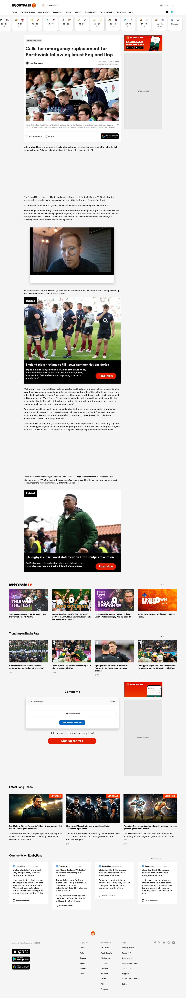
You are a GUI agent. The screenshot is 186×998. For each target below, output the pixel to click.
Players (78, 12)
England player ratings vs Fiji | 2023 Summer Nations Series (67, 365)
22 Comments (35, 136)
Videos (83, 969)
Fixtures (83, 953)
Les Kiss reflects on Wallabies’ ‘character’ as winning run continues (71, 873)
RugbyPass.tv (106, 953)
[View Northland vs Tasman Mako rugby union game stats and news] (128, 24)
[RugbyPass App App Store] (37, 952)
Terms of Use (127, 953)
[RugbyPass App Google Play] (37, 960)
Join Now (105, 948)
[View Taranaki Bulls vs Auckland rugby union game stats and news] (159, 24)
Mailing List (105, 958)
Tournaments (57, 12)
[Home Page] (24, 5)
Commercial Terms (130, 963)
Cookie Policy (127, 958)
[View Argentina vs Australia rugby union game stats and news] (97, 24)
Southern (104, 974)
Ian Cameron (36, 63)
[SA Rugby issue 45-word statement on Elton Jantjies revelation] (72, 521)
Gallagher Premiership (85, 477)
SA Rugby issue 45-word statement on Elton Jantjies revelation (70, 557)
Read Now (106, 376)
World (103, 979)
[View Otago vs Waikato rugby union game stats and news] (35, 24)
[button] (36, 819)
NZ (102, 984)
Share (51, 136)
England (33, 147)
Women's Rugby (106, 12)
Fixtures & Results (27, 12)
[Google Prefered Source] (108, 136)
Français (104, 989)
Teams (68, 12)
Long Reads (43, 12)
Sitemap (83, 974)
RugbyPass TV (91, 12)
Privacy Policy (128, 948)
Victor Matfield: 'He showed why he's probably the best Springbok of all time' (27, 873)
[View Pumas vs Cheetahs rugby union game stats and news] (66, 24)
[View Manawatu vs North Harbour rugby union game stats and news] (50, 24)
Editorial (125, 984)
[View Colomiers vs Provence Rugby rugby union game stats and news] (175, 24)
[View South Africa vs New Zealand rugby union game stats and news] (82, 24)
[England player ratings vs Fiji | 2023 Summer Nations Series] (72, 329)
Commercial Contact (130, 979)
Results (83, 958)
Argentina (34, 483)
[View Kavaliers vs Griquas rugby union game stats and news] (144, 24)
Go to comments (22, 900)
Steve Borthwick (109, 147)
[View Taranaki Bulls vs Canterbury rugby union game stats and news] (19, 24)
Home (82, 948)
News (14, 12)
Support (125, 974)
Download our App (125, 12)
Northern (104, 968)
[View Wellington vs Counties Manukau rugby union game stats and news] (113, 24)
